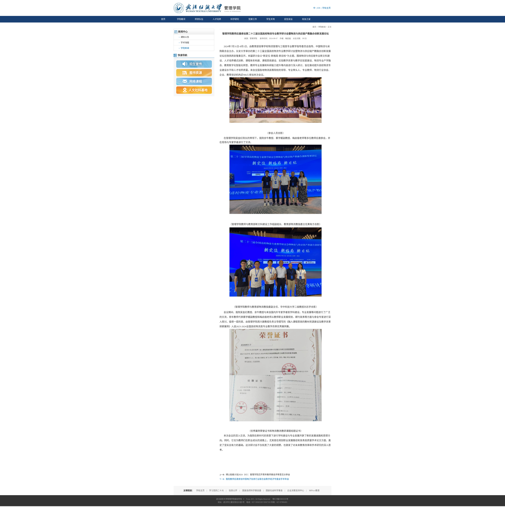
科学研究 (235, 19)
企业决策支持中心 (295, 490)
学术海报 (184, 42)
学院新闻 (184, 48)
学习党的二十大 (216, 490)
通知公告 (184, 37)
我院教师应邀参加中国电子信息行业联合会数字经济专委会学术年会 (257, 479)
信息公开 (233, 490)
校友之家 (306, 19)
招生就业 (288, 19)
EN (318, 8)
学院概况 (181, 19)
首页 (163, 19)
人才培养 (217, 19)
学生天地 (270, 19)
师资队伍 (199, 19)
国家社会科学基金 (274, 490)
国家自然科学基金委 (251, 490)
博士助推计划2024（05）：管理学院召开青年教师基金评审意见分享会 (258, 474)
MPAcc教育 (314, 490)
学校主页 (326, 8)
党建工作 (252, 19)
